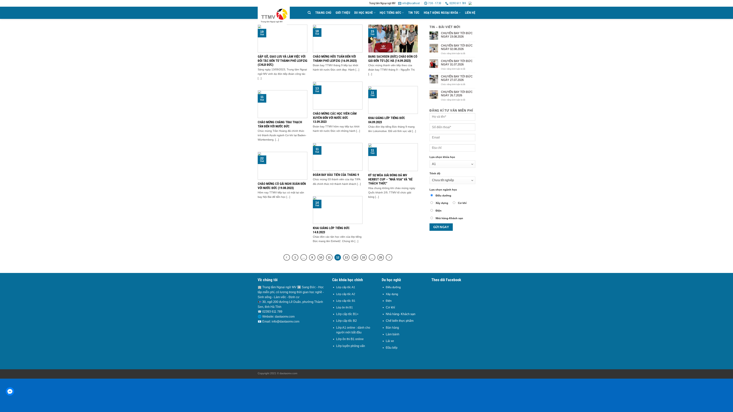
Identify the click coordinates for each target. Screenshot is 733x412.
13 (346, 257)
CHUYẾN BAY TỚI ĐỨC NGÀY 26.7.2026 (457, 93)
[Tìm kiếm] (309, 12)
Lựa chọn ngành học (443, 189)
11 (329, 257)
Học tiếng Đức (390, 12)
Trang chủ (323, 12)
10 (320, 257)
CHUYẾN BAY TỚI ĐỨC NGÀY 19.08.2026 (457, 34)
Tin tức (414, 12)
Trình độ (434, 173)
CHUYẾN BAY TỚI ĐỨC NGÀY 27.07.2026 (457, 78)
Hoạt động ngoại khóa (441, 12)
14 (354, 257)
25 (380, 257)
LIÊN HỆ (470, 12)
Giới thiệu (343, 12)
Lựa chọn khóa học (442, 157)
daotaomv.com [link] (285, 316)
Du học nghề (363, 12)
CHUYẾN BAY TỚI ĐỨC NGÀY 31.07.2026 (457, 62)
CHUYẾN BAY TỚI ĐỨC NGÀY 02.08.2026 (457, 47)
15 (363, 257)
